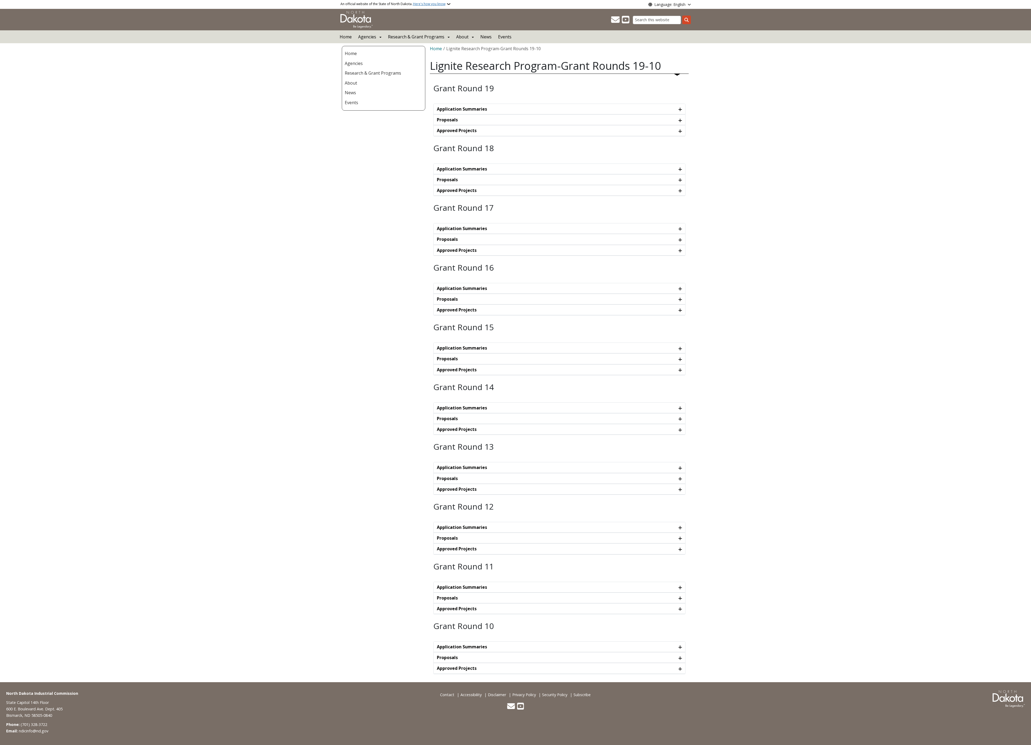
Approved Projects (457, 130)
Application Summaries (462, 109)
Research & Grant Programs (416, 37)
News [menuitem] (350, 93)
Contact (447, 694)
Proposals (447, 120)
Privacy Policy (524, 694)
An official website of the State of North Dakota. (392, 4)
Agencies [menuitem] (354, 63)
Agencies (367, 37)
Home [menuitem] (351, 53)
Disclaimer (497, 694)
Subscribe (582, 694)
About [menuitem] (351, 83)
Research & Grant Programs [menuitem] (373, 73)
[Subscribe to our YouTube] (625, 19)
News (486, 37)
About (462, 37)
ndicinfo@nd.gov (33, 730)
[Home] (356, 19)
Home (346, 37)
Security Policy (554, 694)
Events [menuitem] (351, 103)
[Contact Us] (615, 19)
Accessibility (471, 694)
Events (504, 37)
